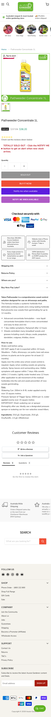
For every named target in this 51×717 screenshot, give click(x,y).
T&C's (3, 656)
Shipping (4, 628)
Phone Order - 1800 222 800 (13, 587)
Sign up (41, 683)
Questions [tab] (23, 463)
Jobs (3, 620)
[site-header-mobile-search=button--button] (7, 4)
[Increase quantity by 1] (24, 166)
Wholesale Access (8, 636)
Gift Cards (5, 595)
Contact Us (5, 648)
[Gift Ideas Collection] (8, 29)
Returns (4, 652)
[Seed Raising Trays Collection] (31, 29)
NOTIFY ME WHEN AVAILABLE (25, 200)
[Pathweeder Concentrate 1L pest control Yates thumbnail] (5, 107)
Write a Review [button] (26, 449)
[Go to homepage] (25, 6)
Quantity (4, 160)
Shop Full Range (8, 591)
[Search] (42, 541)
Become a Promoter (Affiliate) (13, 632)
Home (4, 49)
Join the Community (9, 612)
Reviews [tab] (6, 463)
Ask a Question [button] (27, 455)
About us (5, 616)
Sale (3, 599)
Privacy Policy (7, 660)
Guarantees (6, 624)
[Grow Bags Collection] (20, 29)
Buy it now (25, 183)
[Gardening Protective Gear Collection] (43, 29)
